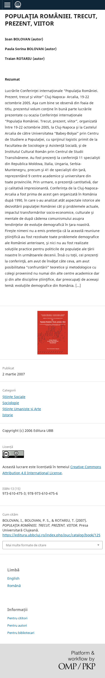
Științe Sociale (13, 396)
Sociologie (10, 402)
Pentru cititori (17, 618)
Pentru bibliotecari (20, 633)
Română (14, 585)
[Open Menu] (7, 5)
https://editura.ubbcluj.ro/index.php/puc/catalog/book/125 (51, 535)
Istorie (7, 415)
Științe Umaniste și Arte (21, 409)
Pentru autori (17, 625)
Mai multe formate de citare (26, 545)
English (13, 578)
